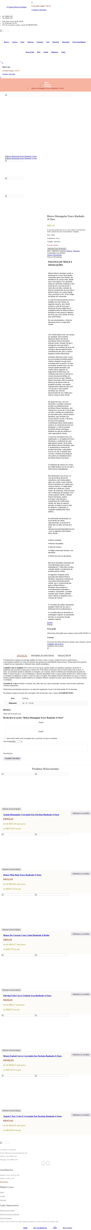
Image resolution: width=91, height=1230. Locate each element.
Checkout (3, 1200)
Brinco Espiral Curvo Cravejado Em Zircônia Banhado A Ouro (32, 1056)
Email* (41, 731)
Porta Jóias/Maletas (79, 42)
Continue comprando (39, 10)
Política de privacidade (7, 1210)
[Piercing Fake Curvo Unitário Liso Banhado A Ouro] (35, 955)
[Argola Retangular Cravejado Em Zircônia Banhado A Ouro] (35, 774)
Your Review (8, 753)
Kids (47, 42)
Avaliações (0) (64, 655)
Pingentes (55, 42)
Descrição (22, 655)
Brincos (6, 42)
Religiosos (54, 52)
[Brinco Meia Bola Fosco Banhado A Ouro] (35, 834)
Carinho (2, 1196)
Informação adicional (42, 655)
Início (46, 82)
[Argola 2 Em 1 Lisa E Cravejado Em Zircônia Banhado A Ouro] (35, 1075)
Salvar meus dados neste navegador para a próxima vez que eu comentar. (31, 738)
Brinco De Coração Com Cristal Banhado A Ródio (26, 935)
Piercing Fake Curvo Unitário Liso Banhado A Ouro (27, 995)
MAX (38, 52)
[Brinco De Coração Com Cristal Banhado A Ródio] (35, 894)
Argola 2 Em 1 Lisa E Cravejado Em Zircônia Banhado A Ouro (32, 1116)
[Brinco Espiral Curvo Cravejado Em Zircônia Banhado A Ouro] (35, 1015)
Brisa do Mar (30, 52)
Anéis (22, 42)
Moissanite (65, 42)
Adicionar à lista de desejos (57, 249)
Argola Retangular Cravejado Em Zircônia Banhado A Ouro (31, 814)
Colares (14, 42)
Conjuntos (40, 42)
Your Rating (7, 741)
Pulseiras (30, 42)
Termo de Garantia (6, 1218)
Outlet (63, 52)
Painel (2, 1192)
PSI (60, 1221)
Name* (41, 722)
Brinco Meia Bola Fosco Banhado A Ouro (22, 875)
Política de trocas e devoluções (9, 1214)
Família (46, 52)
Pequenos (47, 86)
